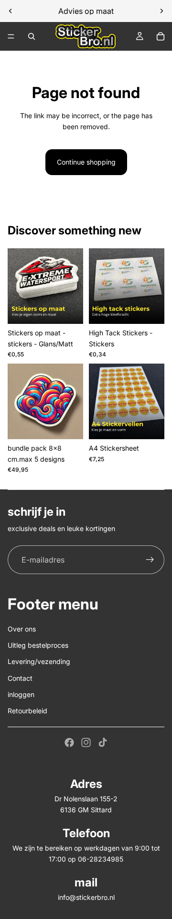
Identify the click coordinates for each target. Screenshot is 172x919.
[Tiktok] (102, 742)
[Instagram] (86, 742)
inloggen (21, 694)
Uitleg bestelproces (38, 645)
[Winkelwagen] (160, 36)
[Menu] (11, 36)
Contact (20, 678)
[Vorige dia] (10, 11)
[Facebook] (69, 742)
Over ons (22, 629)
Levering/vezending (39, 661)
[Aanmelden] (150, 560)
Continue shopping (86, 162)
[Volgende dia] (161, 11)
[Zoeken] (31, 36)
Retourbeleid (27, 711)
